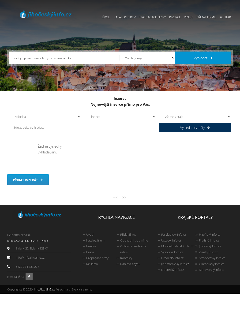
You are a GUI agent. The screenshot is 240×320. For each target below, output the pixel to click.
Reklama (92, 264)
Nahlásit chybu (130, 264)
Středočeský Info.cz (212, 258)
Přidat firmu (206, 17)
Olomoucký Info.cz (211, 264)
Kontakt (226, 17)
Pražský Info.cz (209, 240)
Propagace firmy (152, 17)
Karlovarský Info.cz (211, 270)
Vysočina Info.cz (172, 252)
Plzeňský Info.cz (209, 234)
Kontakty (126, 258)
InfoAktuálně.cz (44, 289)
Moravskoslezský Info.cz (177, 246)
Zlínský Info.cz (208, 252)
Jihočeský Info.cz (210, 246)
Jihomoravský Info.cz (175, 264)
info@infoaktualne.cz (30, 257)
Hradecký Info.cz (172, 258)
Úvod (106, 17)
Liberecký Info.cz (172, 270)
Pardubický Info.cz (173, 234)
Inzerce (175, 17)
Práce (188, 17)
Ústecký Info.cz (171, 240)
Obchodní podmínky (134, 240)
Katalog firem (125, 17)
